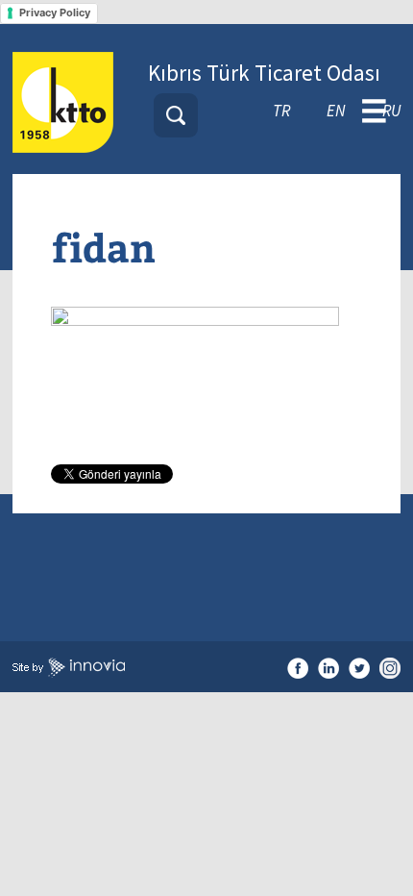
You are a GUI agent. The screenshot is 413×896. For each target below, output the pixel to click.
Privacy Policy (54, 12)
